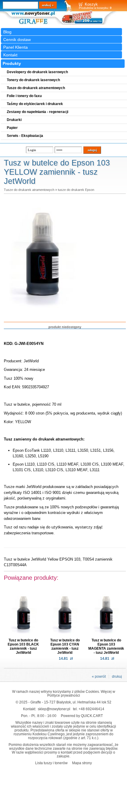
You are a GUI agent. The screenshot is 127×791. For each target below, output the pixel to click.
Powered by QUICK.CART (82, 716)
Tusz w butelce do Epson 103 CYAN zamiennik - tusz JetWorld (65, 646)
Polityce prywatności (63, 695)
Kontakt (10, 55)
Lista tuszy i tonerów (51, 763)
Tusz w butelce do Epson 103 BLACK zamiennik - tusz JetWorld (23, 646)
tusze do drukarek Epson (76, 189)
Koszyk (91, 4)
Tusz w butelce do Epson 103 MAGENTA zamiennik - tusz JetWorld (106, 646)
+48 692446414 (91, 709)
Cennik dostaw (17, 39)
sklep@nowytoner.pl (54, 709)
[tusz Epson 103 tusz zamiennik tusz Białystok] (42, 312)
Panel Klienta (15, 47)
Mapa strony (82, 763)
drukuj (117, 676)
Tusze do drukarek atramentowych (29, 189)
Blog (7, 32)
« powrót (99, 676)
